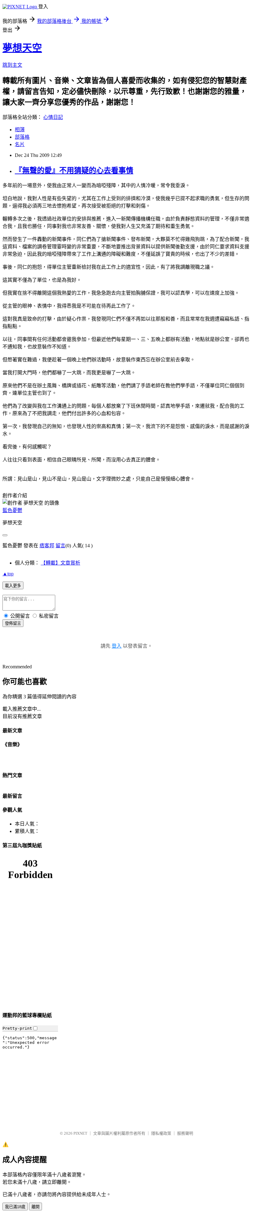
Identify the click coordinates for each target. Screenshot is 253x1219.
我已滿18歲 (15, 1206)
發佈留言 (13, 623)
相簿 (20, 129)
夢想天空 (22, 47)
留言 (60, 545)
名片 (20, 144)
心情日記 (53, 117)
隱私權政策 (161, 1133)
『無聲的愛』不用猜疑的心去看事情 (74, 170)
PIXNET (80, 1133)
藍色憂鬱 (12, 510)
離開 (35, 1206)
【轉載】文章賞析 (60, 562)
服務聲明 (185, 1133)
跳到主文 (12, 65)
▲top (8, 573)
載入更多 (13, 585)
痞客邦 (46, 545)
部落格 (22, 137)
